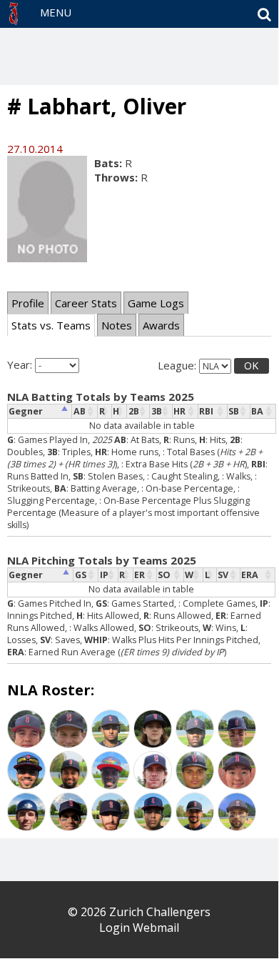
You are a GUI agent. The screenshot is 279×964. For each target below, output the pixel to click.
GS (80, 575)
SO (164, 575)
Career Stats (86, 303)
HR (179, 411)
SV (223, 575)
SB (233, 411)
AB (79, 411)
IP (104, 575)
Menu (55, 12)
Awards (161, 325)
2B (133, 411)
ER (139, 575)
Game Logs (156, 303)
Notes (116, 325)
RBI (206, 411)
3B (156, 411)
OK (251, 365)
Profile (27, 303)
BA (257, 411)
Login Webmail (139, 927)
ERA (249, 575)
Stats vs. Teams (51, 325)
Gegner (26, 411)
